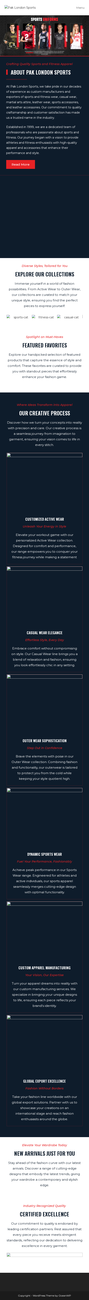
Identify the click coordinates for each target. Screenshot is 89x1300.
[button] (4, 35)
